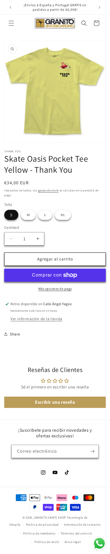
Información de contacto (82, 525)
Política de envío (46, 542)
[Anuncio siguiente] (99, 7)
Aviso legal (73, 542)
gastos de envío (48, 190)
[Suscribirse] (92, 451)
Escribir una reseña (55, 402)
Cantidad (11, 227)
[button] (11, 23)
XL (66, 216)
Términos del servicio (76, 533)
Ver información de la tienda (36, 318)
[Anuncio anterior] (10, 7)
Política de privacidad (42, 525)
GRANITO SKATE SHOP (50, 517)
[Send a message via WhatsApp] (99, 543)
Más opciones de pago (55, 288)
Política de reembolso (39, 533)
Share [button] (15, 334)
